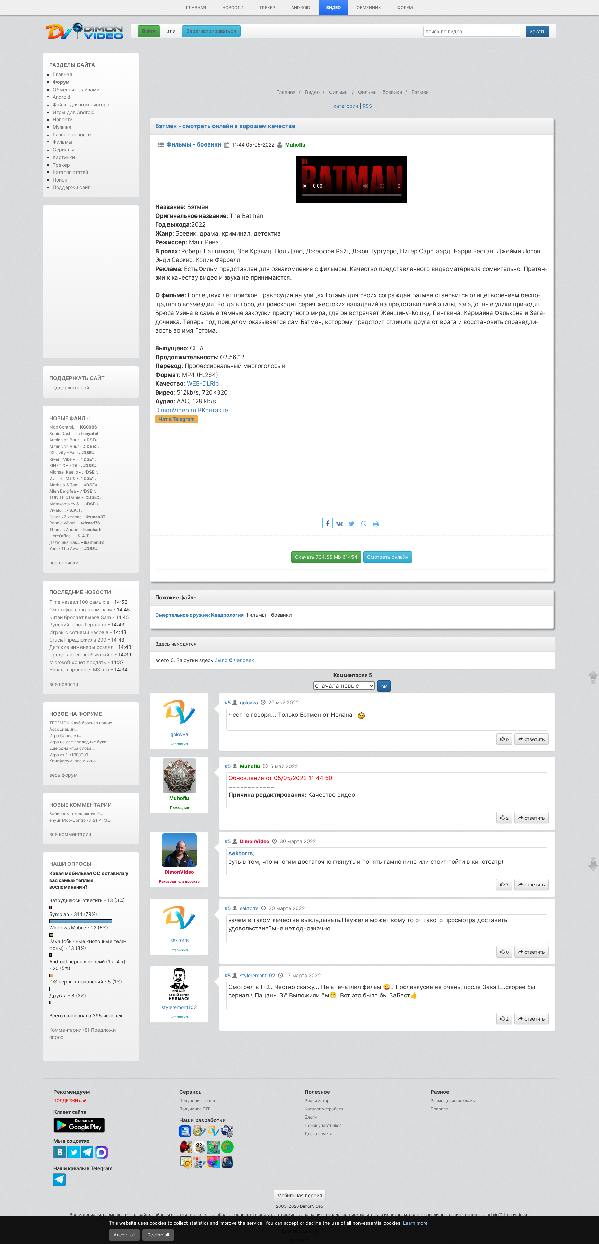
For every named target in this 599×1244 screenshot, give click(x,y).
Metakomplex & (64, 503)
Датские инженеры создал (81, 647)
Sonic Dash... (62, 433)
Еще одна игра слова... (72, 748)
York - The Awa (63, 548)
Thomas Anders (64, 529)
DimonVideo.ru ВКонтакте (191, 410)
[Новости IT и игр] (199, 1167)
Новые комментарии (80, 805)
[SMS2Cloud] (227, 1131)
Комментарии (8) (69, 1030)
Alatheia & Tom (63, 484)
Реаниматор (317, 1100)
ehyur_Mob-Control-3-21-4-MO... (81, 820)
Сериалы (63, 149)
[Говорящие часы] (185, 1146)
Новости (232, 7)
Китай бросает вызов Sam (80, 617)
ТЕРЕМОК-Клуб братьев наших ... (82, 722)
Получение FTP (195, 1108)
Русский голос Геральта (78, 624)
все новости (63, 684)
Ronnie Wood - (63, 523)
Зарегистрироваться (211, 31)
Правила (439, 1108)
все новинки (63, 562)
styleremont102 (179, 1007)
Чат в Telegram (176, 419)
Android (300, 7)
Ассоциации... (63, 729)
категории (345, 106)
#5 (228, 702)
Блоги (311, 1117)
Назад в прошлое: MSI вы (79, 669)
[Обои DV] (213, 1167)
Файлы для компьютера (81, 104)
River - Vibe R (62, 459)
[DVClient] (213, 1131)
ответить (534, 739)
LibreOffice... (61, 535)
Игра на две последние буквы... (81, 741)
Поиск (60, 180)
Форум (405, 7)
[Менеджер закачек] (227, 1146)
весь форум (63, 775)
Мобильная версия (299, 1195)
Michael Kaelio (63, 472)
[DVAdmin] (185, 1162)
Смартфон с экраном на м (80, 609)
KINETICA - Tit (63, 465)
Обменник (369, 7)
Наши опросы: (71, 864)
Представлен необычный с (81, 655)
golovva (179, 734)
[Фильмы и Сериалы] (227, 1167)
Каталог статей (70, 172)
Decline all (158, 1234)
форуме (90, 714)
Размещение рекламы (453, 1100)
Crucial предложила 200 (78, 640)
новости (97, 592)
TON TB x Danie (64, 497)
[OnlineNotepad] (185, 1131)
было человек (234, 660)
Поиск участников (323, 1125)
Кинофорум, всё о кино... (74, 761)
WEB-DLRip (203, 383)
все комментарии (70, 834)
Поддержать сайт (77, 378)
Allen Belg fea (62, 491)
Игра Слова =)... (65, 735)
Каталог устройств (324, 1108)
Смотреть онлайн (387, 557)
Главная (196, 7)
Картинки (64, 157)
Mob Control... (62, 427)
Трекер (267, 7)
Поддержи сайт (71, 187)
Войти (149, 31)
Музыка (62, 127)
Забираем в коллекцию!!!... (76, 813)
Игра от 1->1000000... (70, 754)
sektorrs (240, 853)
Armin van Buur (64, 439)
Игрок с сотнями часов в (78, 632)
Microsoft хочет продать (77, 662)
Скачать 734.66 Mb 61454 (326, 557)
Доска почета (318, 1133)
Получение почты (197, 1100)
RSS (367, 106)
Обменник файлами (76, 89)
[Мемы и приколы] (199, 1131)
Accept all (124, 1234)
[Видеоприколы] (199, 1151)
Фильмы (62, 142)
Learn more (415, 1223)
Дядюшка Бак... (64, 542)
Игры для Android (74, 112)
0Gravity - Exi (62, 452)
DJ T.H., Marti (62, 478)
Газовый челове (65, 516)
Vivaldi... (57, 510)
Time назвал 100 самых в (79, 602)
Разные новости (72, 135)
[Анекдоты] (213, 1151)
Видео (333, 7)
